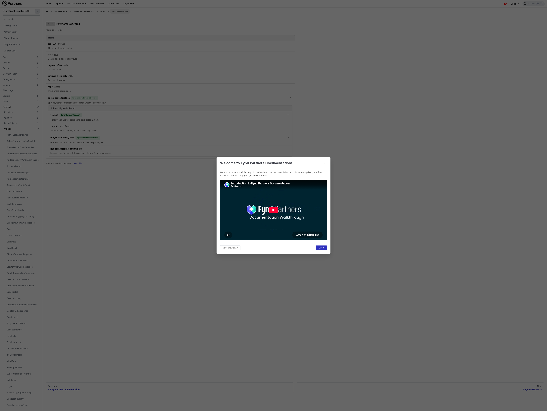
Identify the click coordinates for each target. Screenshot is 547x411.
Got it (321, 248)
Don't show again (230, 248)
